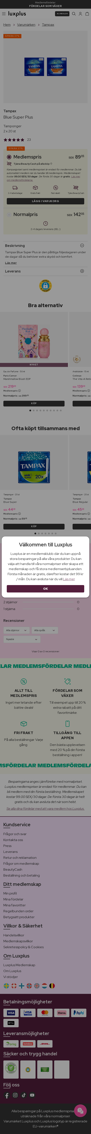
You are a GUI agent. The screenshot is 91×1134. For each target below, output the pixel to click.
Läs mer (69, 579)
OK (45, 589)
